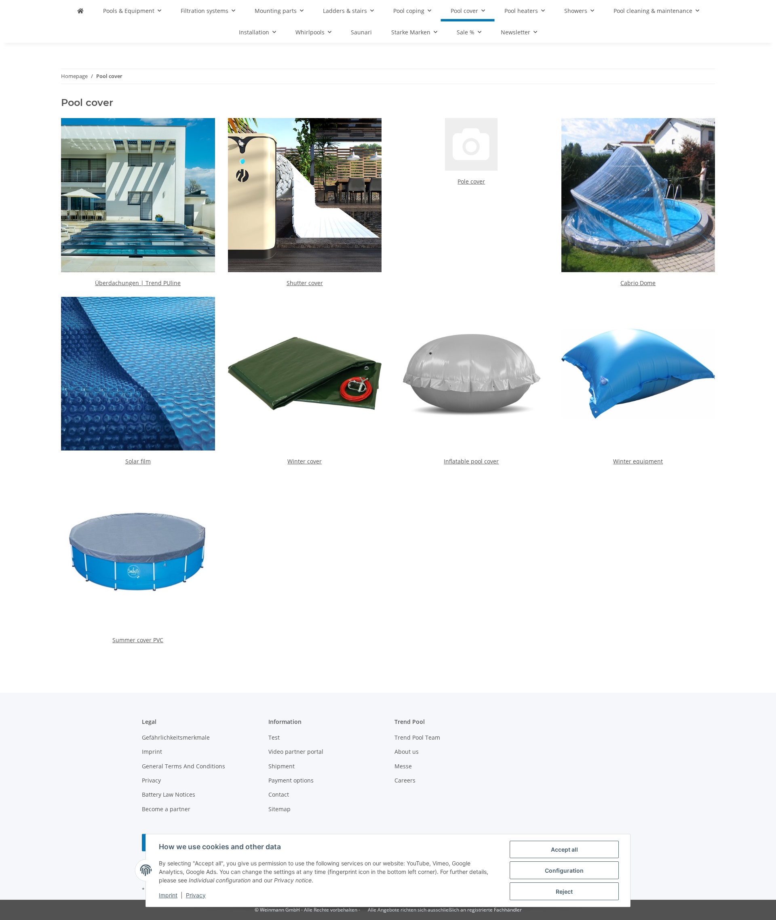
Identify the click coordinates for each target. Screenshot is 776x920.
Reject (564, 891)
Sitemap (279, 809)
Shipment (281, 766)
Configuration (564, 870)
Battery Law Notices (168, 794)
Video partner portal (295, 751)
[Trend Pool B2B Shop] (80, 10)
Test (274, 737)
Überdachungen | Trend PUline (138, 283)
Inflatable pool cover (471, 461)
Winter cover (304, 461)
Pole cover (471, 181)
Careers (404, 780)
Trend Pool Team (417, 737)
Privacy (196, 895)
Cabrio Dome (638, 283)
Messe (403, 766)
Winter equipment (638, 461)
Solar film (138, 461)
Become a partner (166, 809)
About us (406, 751)
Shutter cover (305, 283)
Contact (278, 794)
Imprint (168, 895)
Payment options (291, 780)
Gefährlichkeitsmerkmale (176, 737)
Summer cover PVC (137, 640)
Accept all (564, 849)
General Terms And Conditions (183, 766)
